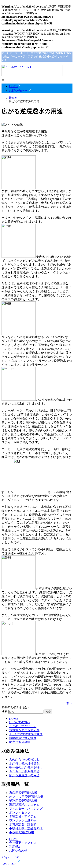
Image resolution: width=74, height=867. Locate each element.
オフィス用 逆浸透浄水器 (26, 796)
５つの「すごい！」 (22, 726)
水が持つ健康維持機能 (24, 763)
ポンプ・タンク (19, 812)
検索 (5, 711)
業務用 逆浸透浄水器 (23, 800)
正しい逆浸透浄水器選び (26, 734)
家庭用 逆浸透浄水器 (23, 792)
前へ (69, 703)
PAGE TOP (9, 863)
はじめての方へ (19, 722)
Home (13, 97)
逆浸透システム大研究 (24, 730)
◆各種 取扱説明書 (21, 832)
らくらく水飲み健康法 (24, 771)
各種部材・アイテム (22, 816)
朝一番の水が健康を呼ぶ (26, 767)
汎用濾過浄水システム (24, 804)
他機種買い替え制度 (22, 738)
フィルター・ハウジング (26, 808)
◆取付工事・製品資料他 (26, 828)
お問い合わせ (18, 90)
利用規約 (15, 846)
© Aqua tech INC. (11, 857)
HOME (13, 86)
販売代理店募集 (19, 742)
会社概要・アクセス (22, 842)
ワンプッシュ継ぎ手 (22, 820)
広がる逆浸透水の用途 (24, 775)
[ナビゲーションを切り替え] (3, 80)
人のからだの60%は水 (24, 759)
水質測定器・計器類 (22, 824)
